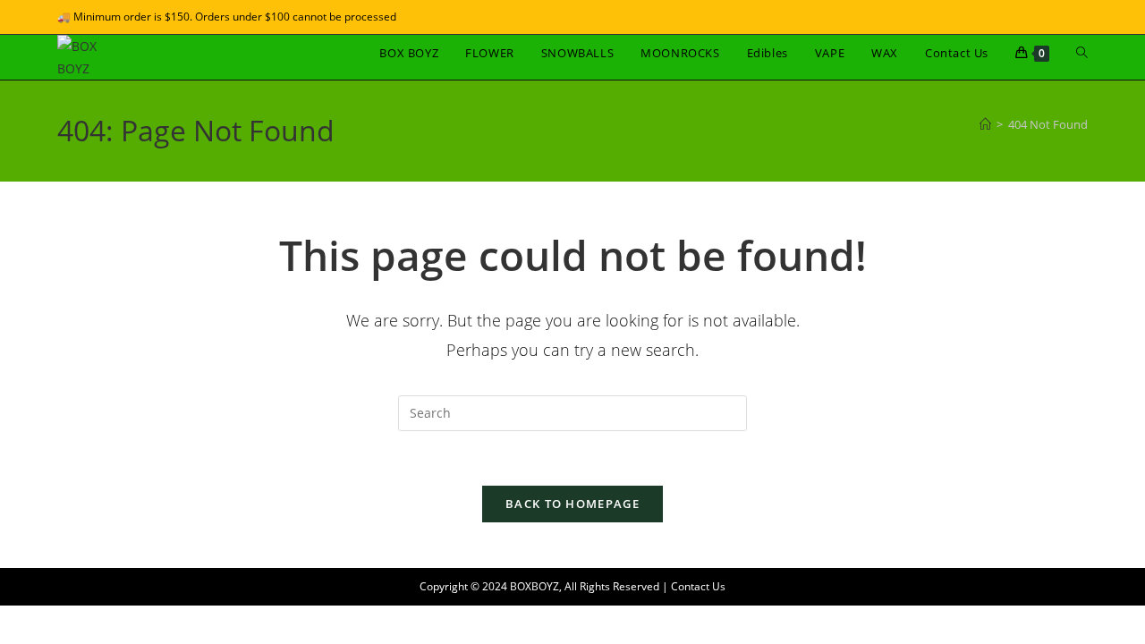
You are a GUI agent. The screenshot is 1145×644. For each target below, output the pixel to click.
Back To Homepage (572, 504)
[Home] (985, 124)
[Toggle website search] (1082, 53)
